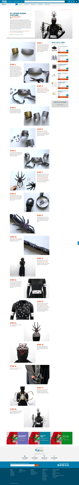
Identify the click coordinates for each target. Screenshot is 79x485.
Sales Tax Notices (44, 476)
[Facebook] (58, 465)
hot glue (40, 87)
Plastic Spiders (45, 91)
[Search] (66, 2)
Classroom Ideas (12, 474)
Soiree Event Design (15, 17)
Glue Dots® (45, 87)
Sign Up (37, 465)
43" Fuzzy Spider (42, 389)
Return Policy (44, 474)
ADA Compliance (44, 478)
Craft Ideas (13, 9)
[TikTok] (63, 465)
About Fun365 (32, 470)
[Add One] (67, 50)
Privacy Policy (54, 470)
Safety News (54, 474)
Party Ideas (11, 470)
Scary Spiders (16, 238)
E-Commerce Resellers (55, 476)
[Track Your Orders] (69, 1)
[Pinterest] (61, 465)
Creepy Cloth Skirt (43, 262)
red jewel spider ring (16, 367)
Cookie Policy (54, 477)
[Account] (73, 1)
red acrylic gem (42, 89)
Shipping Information (45, 475)
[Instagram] (68, 465)
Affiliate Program (33, 474)
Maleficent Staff (15, 197)
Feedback (78, 243)
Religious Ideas (12, 475)
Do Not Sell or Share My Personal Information (58, 475)
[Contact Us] (71, 1)
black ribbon (17, 66)
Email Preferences (44, 479)
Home (9, 9)
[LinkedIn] (65, 465)
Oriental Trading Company (22, 470)
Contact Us (43, 470)
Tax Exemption (44, 477)
